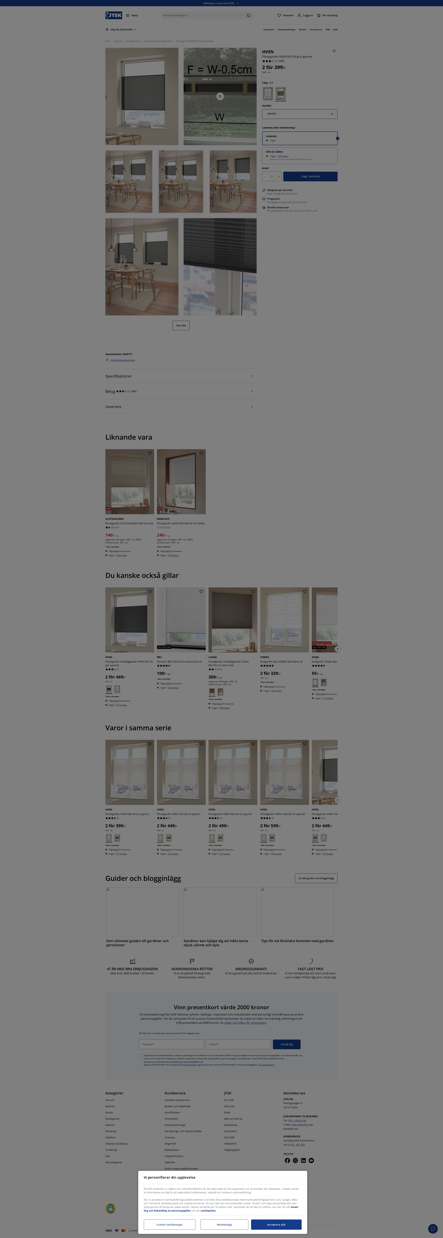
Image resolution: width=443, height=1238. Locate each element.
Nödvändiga (224, 1224)
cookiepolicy (208, 1210)
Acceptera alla (276, 1224)
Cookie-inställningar (169, 1224)
